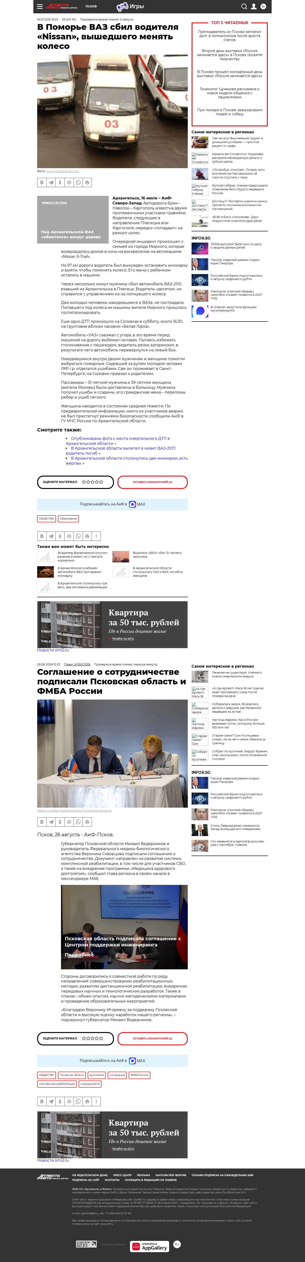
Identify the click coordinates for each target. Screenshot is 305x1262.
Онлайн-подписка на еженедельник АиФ (223, 1175)
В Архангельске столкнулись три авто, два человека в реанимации (82, 585)
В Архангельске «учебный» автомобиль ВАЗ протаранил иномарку (80, 571)
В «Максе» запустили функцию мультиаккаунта (233, 309)
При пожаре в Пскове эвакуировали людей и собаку (230, 112)
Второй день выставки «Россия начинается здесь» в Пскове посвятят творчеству (230, 55)
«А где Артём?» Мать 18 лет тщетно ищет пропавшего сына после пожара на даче (238, 692)
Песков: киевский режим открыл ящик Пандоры (235, 261)
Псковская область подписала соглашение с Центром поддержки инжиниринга (123, 942)
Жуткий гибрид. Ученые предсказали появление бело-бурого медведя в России (240, 189)
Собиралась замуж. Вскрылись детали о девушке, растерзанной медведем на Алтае (236, 707)
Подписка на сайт (85, 1180)
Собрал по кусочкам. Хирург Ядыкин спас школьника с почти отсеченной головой (239, 755)
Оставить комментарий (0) (152, 482)
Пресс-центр (122, 1175)
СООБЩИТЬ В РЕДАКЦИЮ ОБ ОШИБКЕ (151, 1180)
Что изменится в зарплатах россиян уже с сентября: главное (237, 843)
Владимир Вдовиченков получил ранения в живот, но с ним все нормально (82, 556)
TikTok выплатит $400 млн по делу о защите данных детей (236, 246)
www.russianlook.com (62, 171)
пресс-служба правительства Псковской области (74, 810)
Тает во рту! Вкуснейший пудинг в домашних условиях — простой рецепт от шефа (237, 142)
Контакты (112, 1180)
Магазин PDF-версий (171, 1175)
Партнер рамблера (113, 1244)
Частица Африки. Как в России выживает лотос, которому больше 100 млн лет (238, 723)
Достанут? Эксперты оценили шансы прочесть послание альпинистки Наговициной (239, 205)
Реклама (143, 1175)
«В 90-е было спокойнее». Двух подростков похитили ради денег (237, 219)
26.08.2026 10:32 (48, 664)
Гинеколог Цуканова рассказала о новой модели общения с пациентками (229, 93)
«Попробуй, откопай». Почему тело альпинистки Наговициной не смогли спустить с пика (238, 173)
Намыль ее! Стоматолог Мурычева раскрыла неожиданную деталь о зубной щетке (237, 157)
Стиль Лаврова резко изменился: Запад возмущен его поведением (235, 827)
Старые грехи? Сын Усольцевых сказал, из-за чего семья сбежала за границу (238, 739)
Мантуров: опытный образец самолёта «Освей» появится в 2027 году (236, 295)
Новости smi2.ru (53, 650)
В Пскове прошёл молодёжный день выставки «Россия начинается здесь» (229, 74)
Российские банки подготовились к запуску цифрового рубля (236, 277)
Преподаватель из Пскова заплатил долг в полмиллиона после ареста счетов (229, 36)
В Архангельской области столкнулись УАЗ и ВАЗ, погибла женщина (158, 571)
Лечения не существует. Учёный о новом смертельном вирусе (237, 674)
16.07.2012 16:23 (47, 19)
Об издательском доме (90, 1175)
